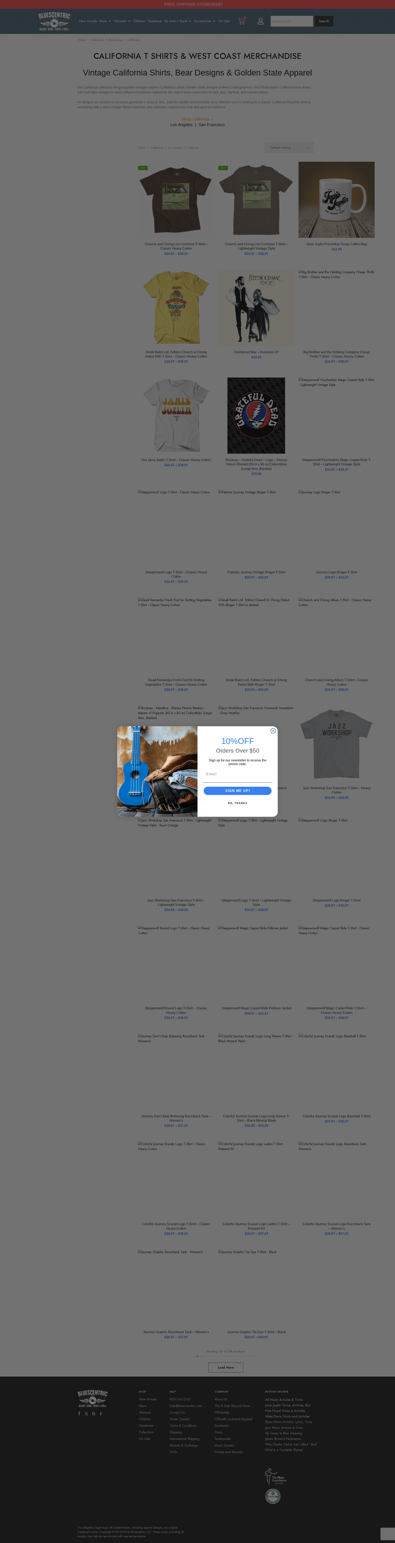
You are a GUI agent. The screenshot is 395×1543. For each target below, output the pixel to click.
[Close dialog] (273, 730)
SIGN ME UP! (237, 790)
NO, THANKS (237, 803)
